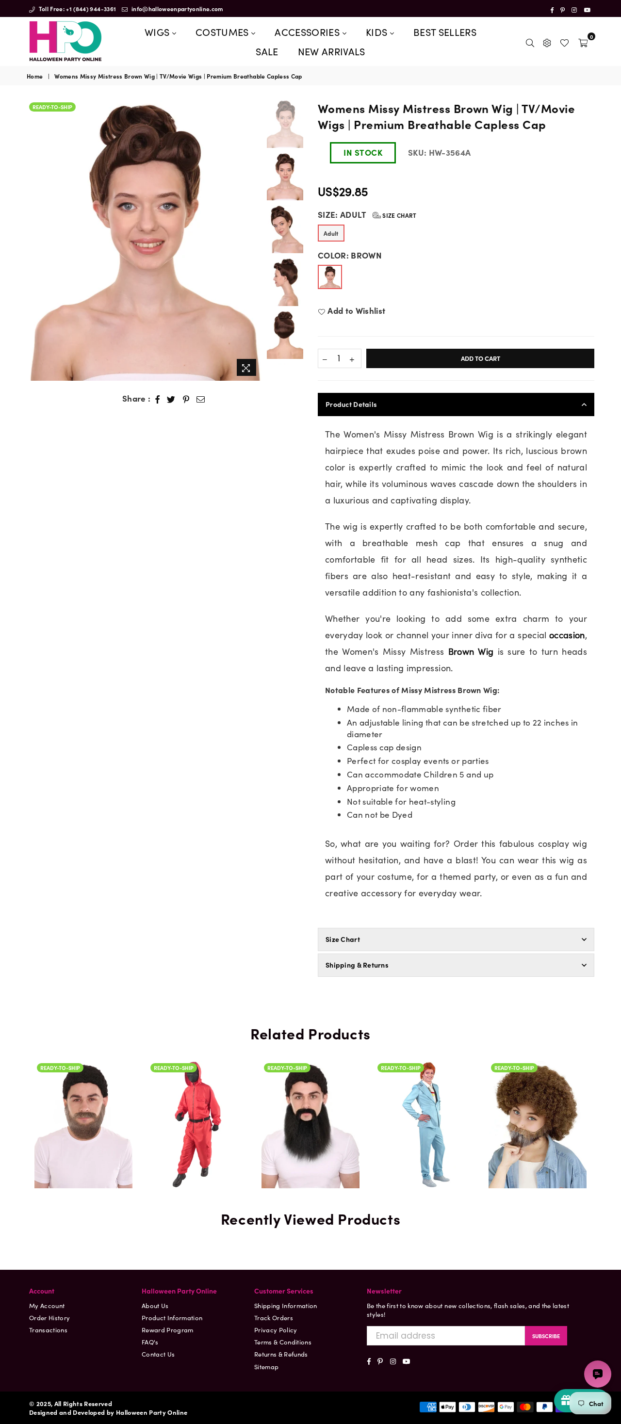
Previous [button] (35, 240)
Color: (350, 255)
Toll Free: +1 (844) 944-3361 (76, 8)
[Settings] (547, 41)
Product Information (172, 1317)
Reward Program (168, 1329)
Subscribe (546, 1336)
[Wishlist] (564, 41)
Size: (367, 214)
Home (35, 76)
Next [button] (253, 240)
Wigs (158, 31)
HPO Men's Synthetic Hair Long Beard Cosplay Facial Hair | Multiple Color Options (310, 1084)
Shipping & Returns (357, 965)
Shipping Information (285, 1305)
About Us (155, 1305)
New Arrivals (331, 51)
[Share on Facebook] (157, 399)
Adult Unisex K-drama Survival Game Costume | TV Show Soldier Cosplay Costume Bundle (197, 1110)
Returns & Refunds (281, 1354)
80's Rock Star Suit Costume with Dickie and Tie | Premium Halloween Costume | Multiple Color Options (424, 1061)
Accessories (308, 31)
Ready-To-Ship (52, 107)
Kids (378, 31)
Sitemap (266, 1366)
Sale (267, 51)
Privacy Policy (275, 1329)
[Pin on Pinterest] (186, 399)
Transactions (48, 1329)
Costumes (223, 31)
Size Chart (399, 215)
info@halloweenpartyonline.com (176, 8)
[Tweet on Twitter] (171, 399)
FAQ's (150, 1341)
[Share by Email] (200, 399)
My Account (47, 1305)
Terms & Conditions (282, 1341)
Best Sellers (444, 31)
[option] (144, 240)
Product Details (351, 404)
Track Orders (273, 1317)
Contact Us (158, 1354)
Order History (49, 1317)
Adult (331, 233)
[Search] (530, 41)
